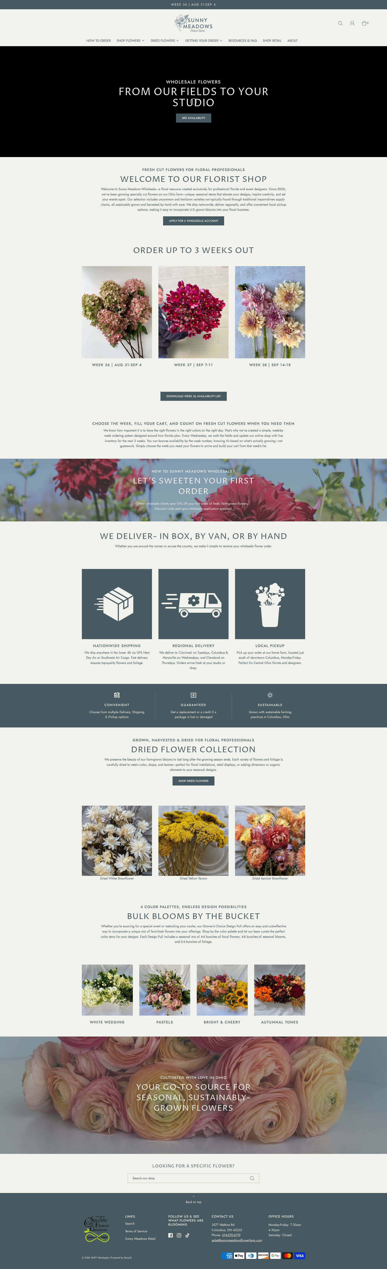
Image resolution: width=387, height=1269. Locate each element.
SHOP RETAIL (272, 40)
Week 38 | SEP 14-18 (270, 365)
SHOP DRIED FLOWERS (193, 781)
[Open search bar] (342, 23)
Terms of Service (136, 1231)
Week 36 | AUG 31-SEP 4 (117, 365)
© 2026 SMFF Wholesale (95, 1258)
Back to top (193, 1202)
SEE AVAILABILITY (193, 118)
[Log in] (354, 23)
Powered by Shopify (121, 1258)
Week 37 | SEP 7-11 (193, 365)
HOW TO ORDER (98, 40)
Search (129, 1223)
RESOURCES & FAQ (243, 40)
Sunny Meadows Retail (140, 1238)
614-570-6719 (231, 1235)
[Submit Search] (252, 1178)
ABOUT (292, 40)
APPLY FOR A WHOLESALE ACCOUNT (193, 221)
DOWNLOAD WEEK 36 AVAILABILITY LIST (193, 396)
